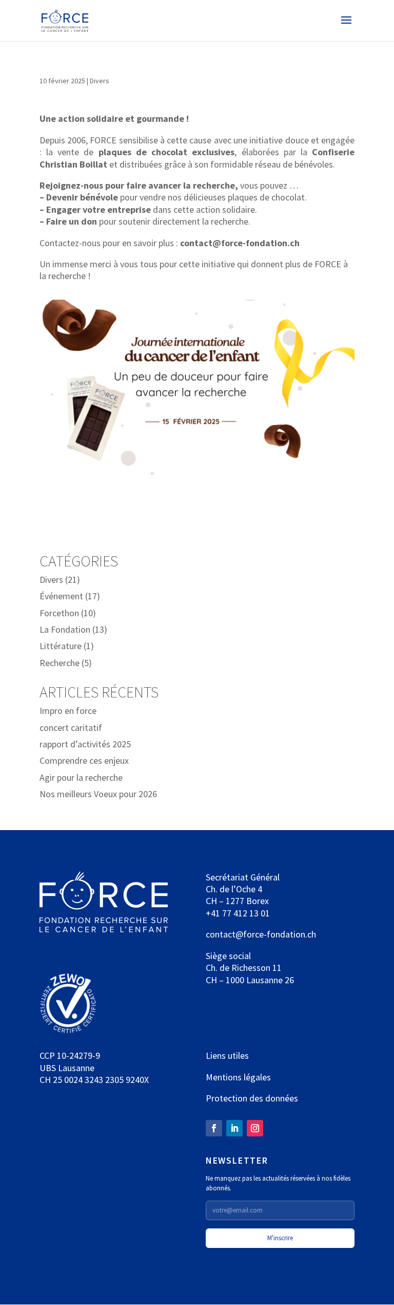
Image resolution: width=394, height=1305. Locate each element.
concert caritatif (71, 727)
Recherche (60, 663)
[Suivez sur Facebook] (214, 1128)
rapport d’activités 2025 (85, 744)
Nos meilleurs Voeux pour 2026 (98, 794)
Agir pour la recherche (81, 777)
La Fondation (65, 629)
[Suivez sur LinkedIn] (234, 1128)
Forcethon (59, 613)
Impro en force (68, 710)
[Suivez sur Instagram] (255, 1128)
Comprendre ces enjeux (84, 760)
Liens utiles (227, 1055)
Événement (61, 596)
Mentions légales (238, 1077)
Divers (99, 80)
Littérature (61, 646)
